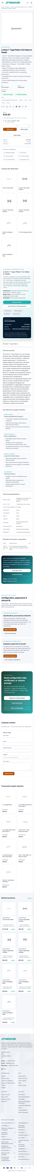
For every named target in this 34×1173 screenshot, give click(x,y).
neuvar (20, 100)
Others (20, 1107)
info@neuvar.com (10, 1063)
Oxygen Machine (22, 1110)
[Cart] (31, 2)
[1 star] (4, 737)
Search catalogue (23, 1112)
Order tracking (22, 1080)
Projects (3, 1087)
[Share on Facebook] (19, 106)
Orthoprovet (5, 47)
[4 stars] (12, 737)
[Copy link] (22, 106)
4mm (26, 100)
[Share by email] (10, 106)
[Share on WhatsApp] (7, 106)
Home (2, 7)
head (8, 102)
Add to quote (24, 129)
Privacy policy (5, 1078)
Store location (22, 1076)
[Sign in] (27, 2)
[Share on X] (13, 106)
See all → (30, 898)
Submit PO (4, 1101)
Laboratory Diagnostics (24, 1105)
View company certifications (13, 659)
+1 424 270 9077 (10, 1061)
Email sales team (17, 703)
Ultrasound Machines (24, 1097)
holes (3, 102)
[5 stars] (15, 737)
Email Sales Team (17, 570)
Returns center (22, 1085)
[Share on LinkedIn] (16, 106)
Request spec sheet (10, 629)
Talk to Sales (17, 135)
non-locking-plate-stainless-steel (9, 100)
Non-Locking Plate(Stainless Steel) (19, 7)
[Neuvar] (13, 2)
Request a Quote (17, 302)
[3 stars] (9, 737)
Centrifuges (21, 1099)
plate (30, 100)
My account (4, 1097)
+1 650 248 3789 (13, 1065)
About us (3, 1076)
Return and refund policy (8, 1083)
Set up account (5, 1094)
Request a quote (5, 1099)
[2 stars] (7, 737)
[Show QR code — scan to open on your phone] (26, 106)
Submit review (9, 773)
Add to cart (10, 129)
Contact (3, 1085)
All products (21, 1094)
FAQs (19, 1083)
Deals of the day (22, 1078)
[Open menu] (2, 2)
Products (7, 7)
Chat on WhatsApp (17, 708)
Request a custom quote (17, 698)
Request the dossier (10, 656)
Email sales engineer (10, 633)
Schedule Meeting (17, 574)
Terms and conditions (7, 1080)
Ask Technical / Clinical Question (17, 306)
